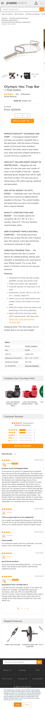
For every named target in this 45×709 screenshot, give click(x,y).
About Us (7, 670)
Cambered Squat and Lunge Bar (30, 645)
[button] (13, 430)
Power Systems (14, 90)
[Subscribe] (39, 662)
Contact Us (22, 679)
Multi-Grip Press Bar (12, 644)
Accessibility (37, 679)
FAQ (37, 670)
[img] (7, 460)
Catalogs (22, 670)
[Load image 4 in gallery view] (27, 76)
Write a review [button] (22, 446)
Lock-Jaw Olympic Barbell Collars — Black (13, 403)
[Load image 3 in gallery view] (19, 76)
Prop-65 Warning (32, 366)
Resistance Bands (33, 14)
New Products (7, 14)
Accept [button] (18, 704)
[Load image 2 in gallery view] (12, 76)
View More (35, 74)
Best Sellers (19, 14)
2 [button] (21, 609)
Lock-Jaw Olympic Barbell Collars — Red (30, 403)
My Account (7, 679)
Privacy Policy (17, 700)
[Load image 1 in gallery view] (5, 76)
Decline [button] (27, 704)
